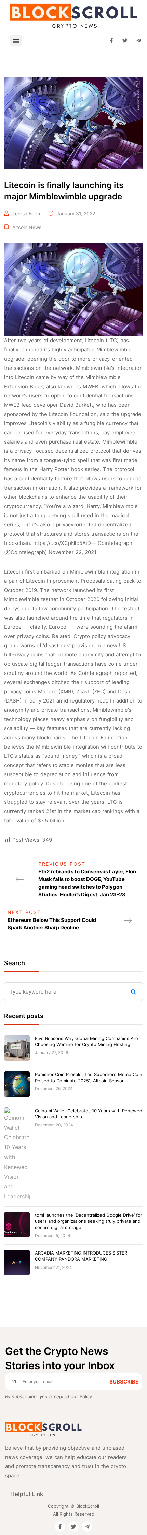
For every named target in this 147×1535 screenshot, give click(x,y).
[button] (16, 40)
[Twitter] (125, 40)
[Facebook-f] (111, 40)
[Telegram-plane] (138, 40)
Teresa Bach (26, 213)
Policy (86, 1396)
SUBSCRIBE (123, 1381)
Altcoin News (26, 227)
